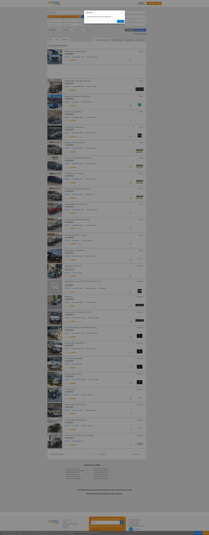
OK (121, 21)
